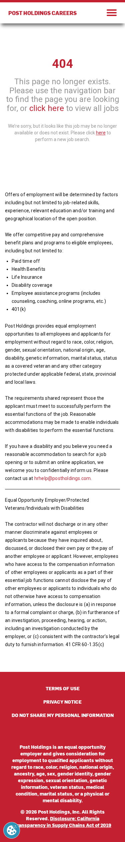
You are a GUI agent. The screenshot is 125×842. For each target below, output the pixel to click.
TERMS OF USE (63, 688)
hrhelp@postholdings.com (62, 478)
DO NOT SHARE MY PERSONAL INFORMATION (63, 715)
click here (46, 108)
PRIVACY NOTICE (62, 702)
